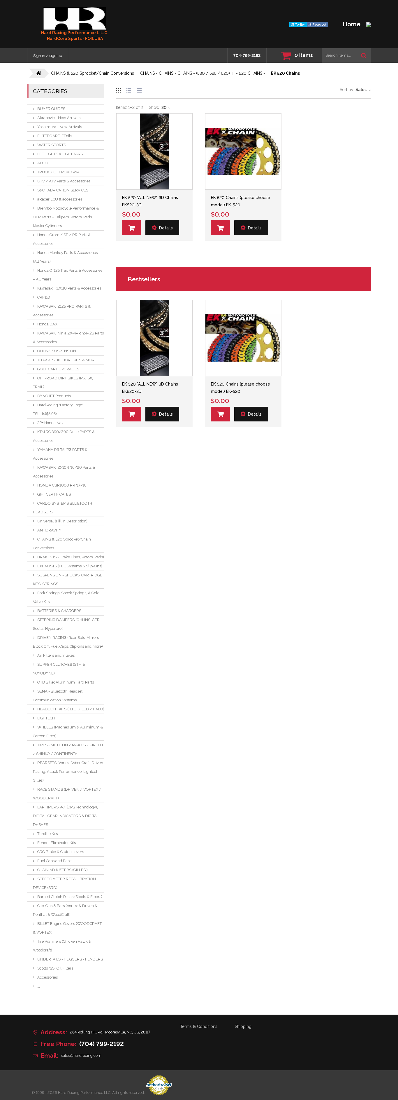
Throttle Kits (47, 833)
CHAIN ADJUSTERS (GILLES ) (62, 870)
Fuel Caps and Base (54, 861)
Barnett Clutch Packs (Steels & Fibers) (69, 897)
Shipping (243, 1026)
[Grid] (118, 89)
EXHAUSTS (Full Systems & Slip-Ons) (69, 566)
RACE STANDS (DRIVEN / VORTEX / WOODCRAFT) (67, 793)
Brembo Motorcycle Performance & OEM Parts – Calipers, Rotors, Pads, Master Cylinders (66, 217)
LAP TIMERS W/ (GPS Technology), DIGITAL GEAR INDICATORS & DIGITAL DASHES (66, 816)
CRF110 (43, 297)
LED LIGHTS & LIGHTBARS (60, 154)
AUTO (42, 163)
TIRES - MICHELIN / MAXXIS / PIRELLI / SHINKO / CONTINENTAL (68, 749)
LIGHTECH (46, 718)
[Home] (74, 18)
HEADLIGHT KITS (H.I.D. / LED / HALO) (70, 709)
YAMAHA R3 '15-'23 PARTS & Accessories (60, 454)
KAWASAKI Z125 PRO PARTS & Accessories (62, 310)
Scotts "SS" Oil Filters (55, 968)
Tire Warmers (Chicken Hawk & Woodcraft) (62, 945)
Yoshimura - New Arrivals (59, 127)
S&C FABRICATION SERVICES (62, 190)
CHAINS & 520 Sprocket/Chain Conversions (62, 543)
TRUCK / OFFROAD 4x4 (58, 172)
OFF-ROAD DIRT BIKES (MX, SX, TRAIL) (63, 382)
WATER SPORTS (51, 145)
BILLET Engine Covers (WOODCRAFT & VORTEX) (67, 928)
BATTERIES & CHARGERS (59, 611)
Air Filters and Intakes (56, 655)
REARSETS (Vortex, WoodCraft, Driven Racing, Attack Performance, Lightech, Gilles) (68, 771)
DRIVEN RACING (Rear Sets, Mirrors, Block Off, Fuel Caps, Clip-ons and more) (68, 642)
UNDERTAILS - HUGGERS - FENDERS (70, 959)
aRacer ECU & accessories (59, 199)
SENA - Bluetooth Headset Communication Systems (57, 695)
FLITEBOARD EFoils (54, 136)
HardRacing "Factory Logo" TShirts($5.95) (58, 409)
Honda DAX (47, 324)
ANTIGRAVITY (49, 530)
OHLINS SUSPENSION (56, 351)
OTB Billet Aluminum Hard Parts (65, 682)
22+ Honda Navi (50, 423)
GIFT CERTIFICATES (54, 494)
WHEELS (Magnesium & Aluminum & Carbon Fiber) (68, 731)
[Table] (139, 89)
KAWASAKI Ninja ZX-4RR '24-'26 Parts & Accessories (68, 337)
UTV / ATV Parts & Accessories (63, 181)
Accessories (47, 977)
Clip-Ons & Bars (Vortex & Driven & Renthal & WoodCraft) (65, 910)
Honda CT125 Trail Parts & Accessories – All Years (67, 274)
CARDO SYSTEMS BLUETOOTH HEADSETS (62, 507)
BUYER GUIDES (51, 109)
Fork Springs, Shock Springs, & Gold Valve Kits (66, 597)
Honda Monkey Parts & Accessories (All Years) (65, 257)
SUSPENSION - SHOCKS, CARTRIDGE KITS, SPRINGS (67, 579)
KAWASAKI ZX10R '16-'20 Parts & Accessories (64, 471)
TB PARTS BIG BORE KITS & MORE (67, 360)
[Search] (364, 55)
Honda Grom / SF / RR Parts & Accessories (62, 239)
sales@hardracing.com (81, 1055)
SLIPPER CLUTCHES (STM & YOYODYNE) (59, 668)
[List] (128, 89)
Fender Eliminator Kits (56, 843)
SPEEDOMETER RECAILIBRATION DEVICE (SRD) (64, 883)
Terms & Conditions (198, 1026)
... (38, 986)
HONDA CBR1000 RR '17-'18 (62, 485)
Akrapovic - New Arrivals (58, 118)
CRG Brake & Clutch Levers (60, 852)
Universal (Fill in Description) (62, 521)
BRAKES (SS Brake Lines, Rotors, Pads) (70, 557)
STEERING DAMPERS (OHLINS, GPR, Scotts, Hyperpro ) (67, 624)
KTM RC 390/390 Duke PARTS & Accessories (64, 436)
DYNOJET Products (54, 396)
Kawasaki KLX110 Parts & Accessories (69, 288)
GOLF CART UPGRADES (58, 369)
